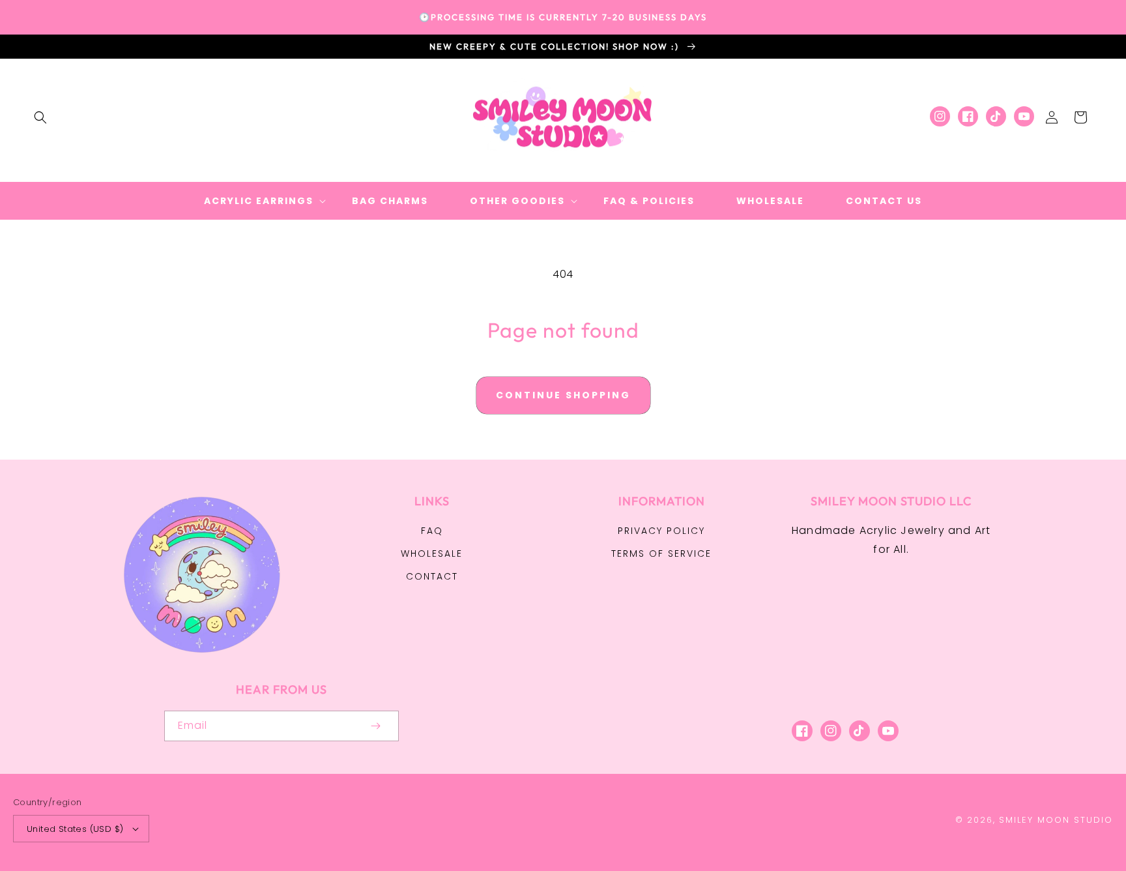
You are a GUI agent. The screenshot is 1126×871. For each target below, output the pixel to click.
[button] (40, 117)
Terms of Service (661, 553)
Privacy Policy (661, 530)
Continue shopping (563, 395)
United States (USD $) (75, 829)
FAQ (432, 530)
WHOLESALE (432, 553)
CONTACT (432, 576)
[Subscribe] (375, 726)
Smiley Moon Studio (1056, 820)
